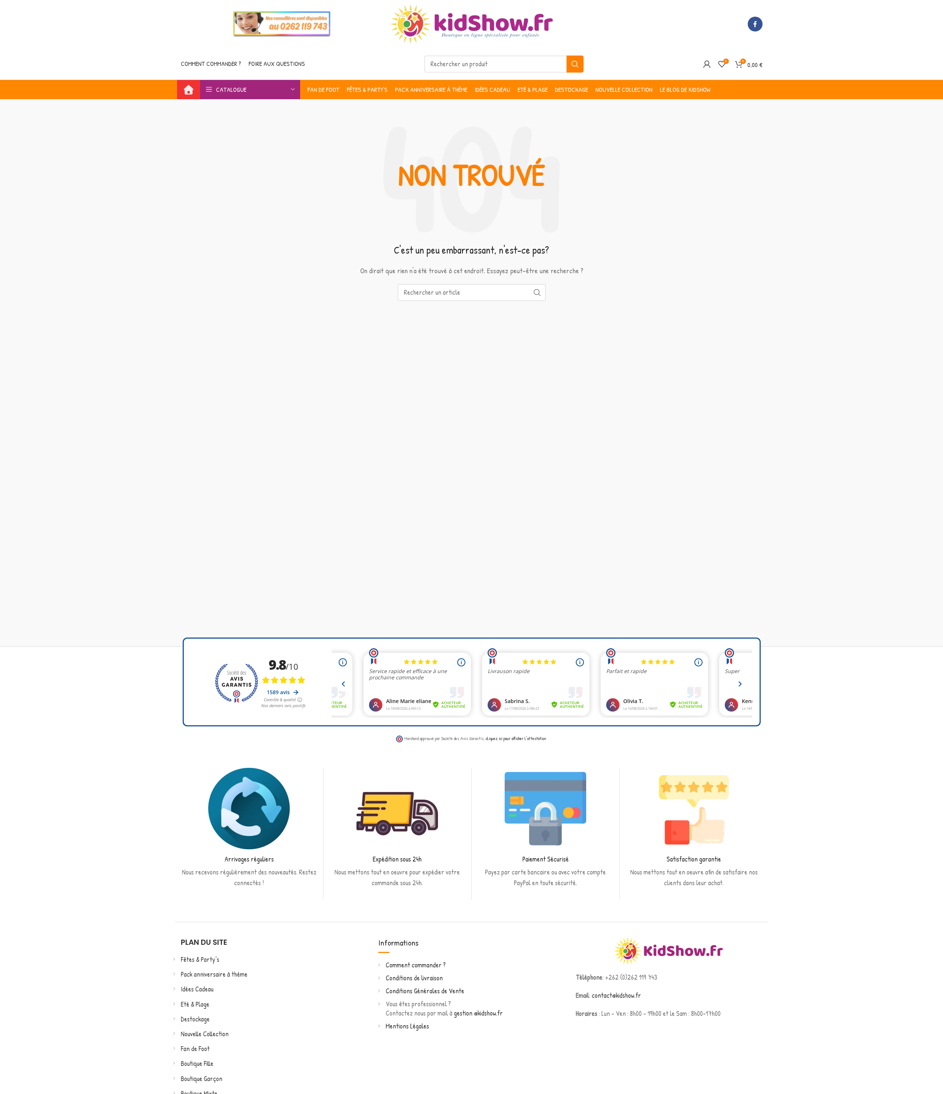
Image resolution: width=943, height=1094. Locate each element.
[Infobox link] (249, 828)
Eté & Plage (195, 1004)
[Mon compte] (707, 64)
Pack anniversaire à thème (214, 974)
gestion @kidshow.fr (478, 1013)
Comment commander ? (416, 965)
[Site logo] (471, 23)
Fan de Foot (195, 1048)
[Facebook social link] (755, 24)
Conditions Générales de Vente (425, 991)
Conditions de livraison (414, 978)
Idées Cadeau (197, 989)
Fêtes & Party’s (200, 959)
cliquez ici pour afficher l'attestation (516, 738)
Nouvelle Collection (205, 1033)
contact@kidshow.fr (616, 995)
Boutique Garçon (201, 1078)
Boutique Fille (197, 1063)
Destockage (195, 1019)
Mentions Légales (407, 1026)
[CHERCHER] (575, 64)
